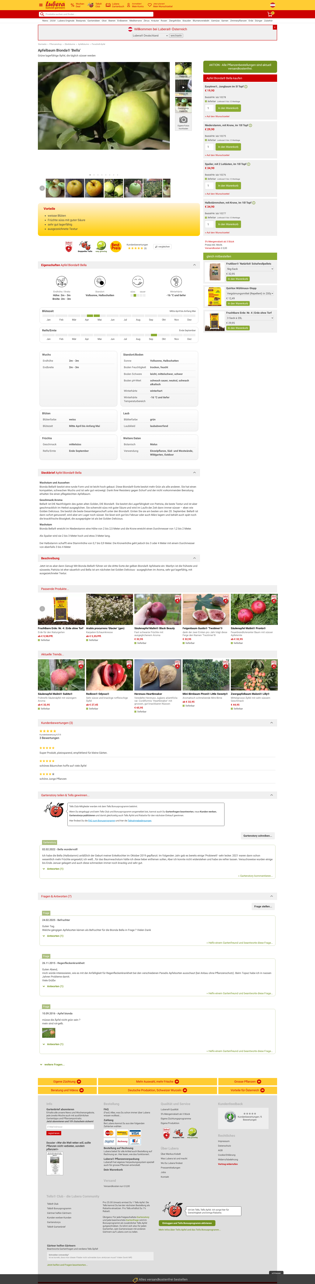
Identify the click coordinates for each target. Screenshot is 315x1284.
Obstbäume (70, 44)
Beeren (112, 20)
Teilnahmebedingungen (139, 820)
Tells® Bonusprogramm (59, 1208)
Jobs (163, 1172)
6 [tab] (109, 175)
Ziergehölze (175, 20)
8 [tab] (117, 175)
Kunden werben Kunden (59, 1217)
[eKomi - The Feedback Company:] (230, 1116)
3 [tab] (98, 175)
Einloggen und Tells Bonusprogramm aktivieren (187, 1223)
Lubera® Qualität (169, 1109)
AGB (220, 1150)
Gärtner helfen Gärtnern (59, 1213)
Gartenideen (93, 20)
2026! (53, 20)
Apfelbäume (83, 44)
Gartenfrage (132, 1220)
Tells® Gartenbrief (56, 1226)
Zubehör (268, 20)
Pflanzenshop (55, 44)
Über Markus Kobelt (171, 1154)
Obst (104, 20)
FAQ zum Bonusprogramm (101, 820)
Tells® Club (52, 1204)
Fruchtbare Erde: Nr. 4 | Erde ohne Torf (249, 312)
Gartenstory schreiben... (257, 835)
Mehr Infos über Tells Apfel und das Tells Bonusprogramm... (190, 1229)
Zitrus (146, 20)
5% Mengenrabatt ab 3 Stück (219, 241)
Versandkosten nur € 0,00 (117, 1186)
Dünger (258, 20)
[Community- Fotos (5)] (183, 104)
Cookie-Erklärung (226, 1155)
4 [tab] (102, 175)
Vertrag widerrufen (228, 1164)
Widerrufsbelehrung (228, 1159)
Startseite (42, 44)
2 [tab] (94, 175)
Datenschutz (224, 1145)
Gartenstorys (54, 1222)
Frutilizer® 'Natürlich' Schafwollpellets (248, 263)
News (45, 20)
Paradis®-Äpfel (98, 44)
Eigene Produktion (170, 1123)
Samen (224, 20)
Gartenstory (143, 1217)
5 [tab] (105, 175)
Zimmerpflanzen (238, 20)
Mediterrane (135, 20)
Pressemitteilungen (170, 1167)
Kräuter (155, 20)
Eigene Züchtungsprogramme (176, 1118)
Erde (251, 20)
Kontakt (165, 1177)
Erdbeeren (122, 20)
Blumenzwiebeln (201, 20)
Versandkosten (212, 248)
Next (165, 188)
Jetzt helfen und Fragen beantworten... (67, 1265)
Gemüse (215, 20)
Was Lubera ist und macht (174, 1158)
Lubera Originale (66, 20)
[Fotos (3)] (183, 70)
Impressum (224, 1141)
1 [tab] (90, 175)
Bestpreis (81, 20)
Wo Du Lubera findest (172, 1163)
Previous (42, 188)
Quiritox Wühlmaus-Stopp (241, 288)
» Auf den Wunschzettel (217, 116)
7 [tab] (113, 175)
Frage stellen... (263, 906)
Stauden (186, 20)
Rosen (164, 20)
